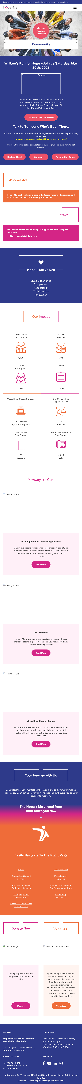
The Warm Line (61, 869)
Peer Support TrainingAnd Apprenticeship (21, 886)
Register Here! (14, 157)
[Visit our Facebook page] (44, 1063)
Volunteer (61, 1005)
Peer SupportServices (60, 877)
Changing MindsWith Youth (21, 895)
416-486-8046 (13, 1063)
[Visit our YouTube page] (49, 1063)
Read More (41, 564)
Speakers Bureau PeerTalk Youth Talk (21, 905)
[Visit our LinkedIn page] (55, 1063)
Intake (21, 869)
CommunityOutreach (60, 895)
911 (66, 2)
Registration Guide (65, 157)
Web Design (44, 1080)
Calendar (38, 157)
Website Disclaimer (27, 1080)
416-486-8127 (14, 1068)
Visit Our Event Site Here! (41, 117)
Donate (21, 1005)
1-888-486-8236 (20, 1065)
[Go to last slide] (5, 39)
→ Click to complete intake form (22, 236)
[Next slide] (77, 39)
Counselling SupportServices (21, 877)
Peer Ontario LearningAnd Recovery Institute (61, 886)
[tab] (36, 53)
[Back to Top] (78, 1079)
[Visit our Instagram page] (61, 1064)
